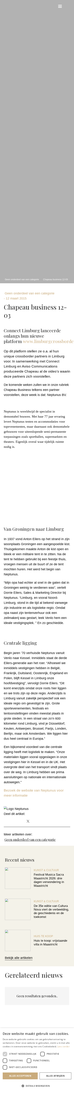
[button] (52, 6)
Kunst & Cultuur (46, 870)
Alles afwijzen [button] (55, 1075)
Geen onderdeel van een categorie (30, 839)
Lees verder (63, 1046)
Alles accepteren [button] (20, 1075)
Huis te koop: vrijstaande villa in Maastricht (50, 942)
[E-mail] (8, 821)
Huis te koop (43, 936)
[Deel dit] (18, 821)
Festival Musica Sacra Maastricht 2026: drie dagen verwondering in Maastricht (49, 880)
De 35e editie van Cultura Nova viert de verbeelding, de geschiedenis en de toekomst (51, 911)
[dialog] (37, 1060)
